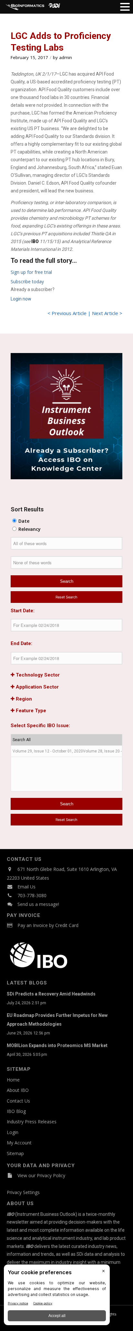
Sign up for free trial (31, 272)
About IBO (18, 1090)
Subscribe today (27, 281)
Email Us (26, 887)
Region (23, 699)
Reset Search (66, 597)
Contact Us (18, 1101)
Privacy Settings (23, 1192)
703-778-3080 (31, 895)
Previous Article (69, 313)
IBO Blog (16, 1111)
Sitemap (15, 1153)
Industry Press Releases (31, 1121)
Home (13, 1080)
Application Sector (37, 687)
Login (12, 1132)
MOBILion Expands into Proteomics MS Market (57, 1045)
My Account (19, 1143)
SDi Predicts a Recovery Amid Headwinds (51, 993)
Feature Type (30, 711)
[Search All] (66, 740)
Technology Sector (37, 675)
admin (65, 57)
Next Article (105, 313)
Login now (21, 298)
